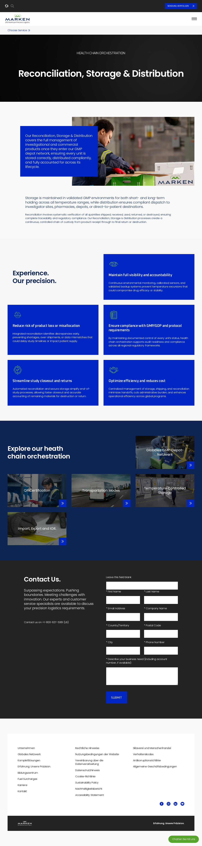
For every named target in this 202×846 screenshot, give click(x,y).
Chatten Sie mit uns (183, 839)
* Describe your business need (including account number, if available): (136, 661)
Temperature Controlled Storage (165, 490)
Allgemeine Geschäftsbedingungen (155, 766)
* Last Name (151, 591)
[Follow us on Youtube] (182, 804)
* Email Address (115, 608)
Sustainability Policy (86, 782)
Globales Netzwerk (29, 754)
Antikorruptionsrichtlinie (147, 760)
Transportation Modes (101, 490)
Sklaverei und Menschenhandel (152, 748)
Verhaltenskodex (143, 754)
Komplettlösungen (29, 760)
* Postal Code (152, 625)
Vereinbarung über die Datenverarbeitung (89, 762)
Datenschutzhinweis (87, 770)
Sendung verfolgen (178, 6)
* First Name (113, 591)
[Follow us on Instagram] (168, 804)
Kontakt (22, 791)
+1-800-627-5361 (52, 622)
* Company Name (155, 608)
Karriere (22, 785)
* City (109, 642)
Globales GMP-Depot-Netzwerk (165, 452)
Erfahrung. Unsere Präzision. (34, 766)
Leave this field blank (118, 577)
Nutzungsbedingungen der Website (97, 754)
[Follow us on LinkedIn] (175, 804)
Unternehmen (26, 748)
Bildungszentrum (28, 773)
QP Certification (37, 490)
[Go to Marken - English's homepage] (17, 19)
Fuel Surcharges (27, 779)
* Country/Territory (117, 625)
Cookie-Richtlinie (85, 776)
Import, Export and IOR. (37, 528)
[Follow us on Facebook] (161, 804)
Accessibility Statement (89, 795)
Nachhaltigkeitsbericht (88, 789)
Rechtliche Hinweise (87, 748)
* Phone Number (154, 642)
